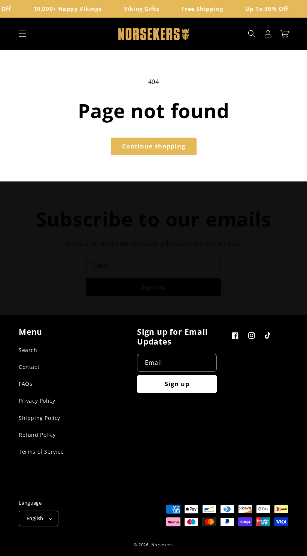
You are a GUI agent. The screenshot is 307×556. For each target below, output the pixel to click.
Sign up (153, 287)
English (35, 518)
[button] (22, 33)
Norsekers (162, 544)
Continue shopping (153, 146)
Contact (29, 366)
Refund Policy (37, 434)
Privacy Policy (37, 400)
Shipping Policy (39, 417)
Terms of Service (41, 451)
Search (28, 350)
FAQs (25, 383)
